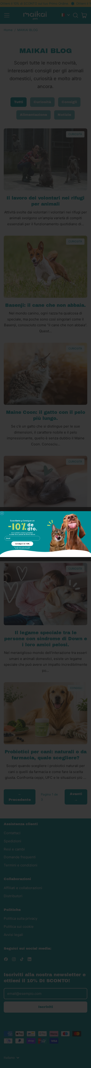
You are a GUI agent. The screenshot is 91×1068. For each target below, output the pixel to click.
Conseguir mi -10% (22, 543)
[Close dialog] (2, 513)
